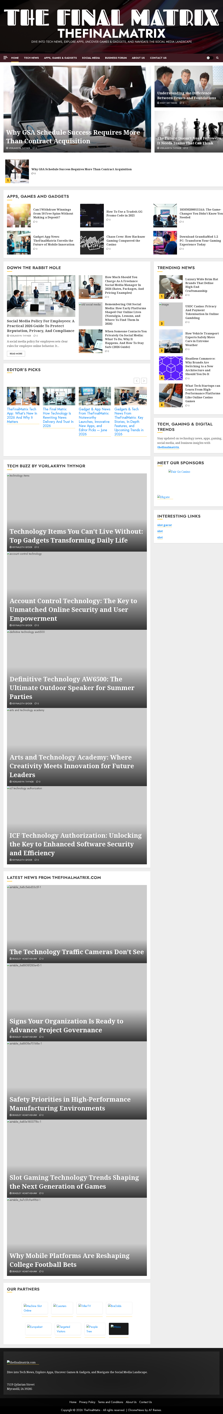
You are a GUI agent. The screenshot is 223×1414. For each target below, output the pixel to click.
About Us (138, 58)
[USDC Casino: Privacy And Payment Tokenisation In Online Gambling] (171, 314)
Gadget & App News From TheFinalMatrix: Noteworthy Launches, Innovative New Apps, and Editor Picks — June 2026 (94, 422)
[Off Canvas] (5, 57)
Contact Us (158, 58)
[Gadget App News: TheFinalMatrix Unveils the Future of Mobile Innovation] (19, 243)
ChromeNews (136, 1410)
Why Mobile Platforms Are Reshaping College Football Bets (70, 1260)
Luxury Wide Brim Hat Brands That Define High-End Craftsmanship (201, 285)
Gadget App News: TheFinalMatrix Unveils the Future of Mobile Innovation (53, 240)
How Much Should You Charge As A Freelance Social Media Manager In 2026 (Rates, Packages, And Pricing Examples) (124, 285)
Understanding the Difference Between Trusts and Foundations (186, 95)
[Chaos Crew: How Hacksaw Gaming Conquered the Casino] (92, 243)
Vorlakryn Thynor (19, 148)
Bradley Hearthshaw (24, 959)
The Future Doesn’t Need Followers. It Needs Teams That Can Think (189, 140)
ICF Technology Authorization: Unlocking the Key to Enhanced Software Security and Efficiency (76, 844)
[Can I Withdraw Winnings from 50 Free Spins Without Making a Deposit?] (19, 215)
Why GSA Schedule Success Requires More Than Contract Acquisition (73, 136)
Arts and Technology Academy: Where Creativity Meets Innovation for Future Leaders (72, 766)
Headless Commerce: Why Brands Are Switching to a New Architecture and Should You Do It (200, 366)
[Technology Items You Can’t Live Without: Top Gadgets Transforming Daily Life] (77, 512)
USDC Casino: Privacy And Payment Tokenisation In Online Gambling (202, 312)
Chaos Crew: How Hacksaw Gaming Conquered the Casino (125, 240)
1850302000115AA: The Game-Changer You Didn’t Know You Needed (201, 213)
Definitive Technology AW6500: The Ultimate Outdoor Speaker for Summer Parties (72, 688)
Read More (16, 353)
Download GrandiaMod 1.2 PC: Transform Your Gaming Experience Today (200, 240)
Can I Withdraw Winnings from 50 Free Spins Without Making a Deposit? (53, 213)
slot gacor (164, 525)
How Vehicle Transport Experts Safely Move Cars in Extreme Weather (202, 339)
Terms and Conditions (110, 1402)
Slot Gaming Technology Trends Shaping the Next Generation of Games (74, 1181)
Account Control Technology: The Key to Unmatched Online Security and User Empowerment (73, 610)
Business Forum (116, 58)
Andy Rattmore (169, 103)
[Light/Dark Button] (209, 58)
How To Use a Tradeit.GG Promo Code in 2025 (124, 213)
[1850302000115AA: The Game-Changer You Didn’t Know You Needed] (165, 215)
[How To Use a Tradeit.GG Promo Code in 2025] (92, 215)
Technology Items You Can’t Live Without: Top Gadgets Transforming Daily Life (76, 535)
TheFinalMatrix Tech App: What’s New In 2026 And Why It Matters (22, 415)
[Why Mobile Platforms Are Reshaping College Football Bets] (77, 1237)
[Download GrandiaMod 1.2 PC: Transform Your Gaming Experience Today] (165, 243)
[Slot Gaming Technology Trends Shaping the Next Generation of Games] (77, 1159)
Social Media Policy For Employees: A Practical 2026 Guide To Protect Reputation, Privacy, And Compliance (41, 326)
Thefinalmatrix (111, 33)
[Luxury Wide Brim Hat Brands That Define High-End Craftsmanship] (171, 287)
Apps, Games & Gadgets (60, 58)
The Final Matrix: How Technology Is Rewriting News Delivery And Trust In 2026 (58, 417)
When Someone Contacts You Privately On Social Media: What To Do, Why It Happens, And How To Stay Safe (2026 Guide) (126, 339)
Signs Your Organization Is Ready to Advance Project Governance (66, 1025)
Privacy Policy (87, 1402)
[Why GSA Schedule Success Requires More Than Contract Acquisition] (77, 109)
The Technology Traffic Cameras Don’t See (77, 952)
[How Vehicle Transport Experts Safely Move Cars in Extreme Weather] (171, 341)
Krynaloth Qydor (22, 547)
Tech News (31, 58)
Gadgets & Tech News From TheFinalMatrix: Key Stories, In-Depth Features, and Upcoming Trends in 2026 (129, 422)
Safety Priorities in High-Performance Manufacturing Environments (70, 1103)
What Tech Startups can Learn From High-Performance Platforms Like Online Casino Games (202, 393)
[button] (217, 58)
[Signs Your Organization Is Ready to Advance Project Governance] (77, 1002)
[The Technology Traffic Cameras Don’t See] (77, 924)
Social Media (91, 58)
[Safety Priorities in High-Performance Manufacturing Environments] (77, 1080)
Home (15, 58)
